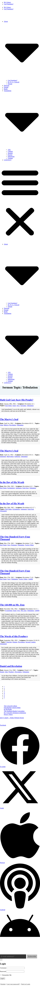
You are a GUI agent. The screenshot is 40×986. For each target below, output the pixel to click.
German (10, 158)
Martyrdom (10, 456)
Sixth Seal (25, 488)
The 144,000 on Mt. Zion (12, 605)
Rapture (15, 642)
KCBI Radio (8, 709)
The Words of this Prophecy (14, 636)
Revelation (12, 425)
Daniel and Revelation (11, 666)
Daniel (2, 672)
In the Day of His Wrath (12, 482)
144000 (30, 579)
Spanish (10, 153)
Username (3, 968)
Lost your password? (13, 984)
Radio (6, 89)
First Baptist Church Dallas (12, 707)
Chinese (10, 151)
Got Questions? (8, 4)
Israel (14, 405)
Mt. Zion (23, 610)
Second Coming (30, 642)
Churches (9, 642)
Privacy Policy (8, 714)
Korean (10, 155)
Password (3, 971)
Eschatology (11, 488)
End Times (8, 405)
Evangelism (8, 610)
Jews (18, 405)
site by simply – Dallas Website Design (12, 718)
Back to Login (25, 984)
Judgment (3, 456)
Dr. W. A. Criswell (13, 82)
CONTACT (7, 160)
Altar (1, 425)
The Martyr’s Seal (9, 419)
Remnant (14, 545)
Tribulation (30, 405)
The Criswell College (10, 706)
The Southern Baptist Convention (14, 711)
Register (3, 984)
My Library (7, 2)
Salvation (23, 405)
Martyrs (6, 425)
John (6, 672)
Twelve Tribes (29, 545)
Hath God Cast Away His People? (16, 400)
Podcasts (6, 85)
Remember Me (6, 975)
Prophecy (11, 672)
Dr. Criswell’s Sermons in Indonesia (15, 713)
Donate (10, 84)
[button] (20, 202)
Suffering (17, 456)
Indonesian (11, 156)
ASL (9, 149)
